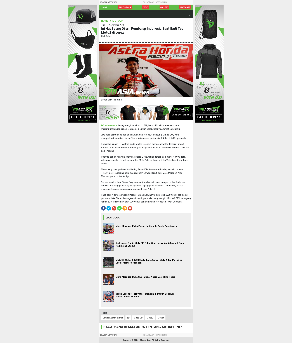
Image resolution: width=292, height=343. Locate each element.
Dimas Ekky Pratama (113, 318)
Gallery (164, 7)
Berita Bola (125, 7)
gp (128, 318)
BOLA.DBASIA (148, 2)
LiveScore (185, 7)
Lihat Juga (113, 217)
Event (146, 7)
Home (104, 7)
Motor (161, 318)
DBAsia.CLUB (161, 2)
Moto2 (150, 318)
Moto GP (138, 318)
